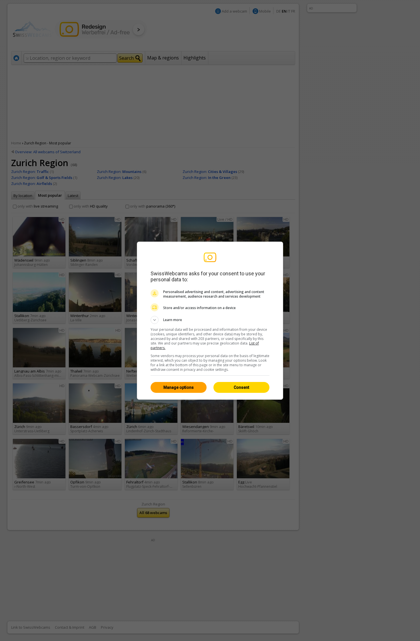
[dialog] (210, 321)
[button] (210, 320)
